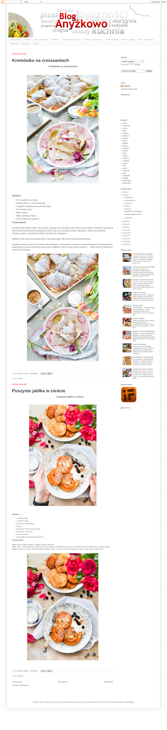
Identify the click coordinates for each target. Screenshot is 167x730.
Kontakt (28, 39)
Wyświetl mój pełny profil (129, 89)
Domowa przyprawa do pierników (144, 267)
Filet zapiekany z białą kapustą (143, 357)
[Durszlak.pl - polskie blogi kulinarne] (125, 408)
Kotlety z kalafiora (138, 318)
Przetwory (126, 158)
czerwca (128, 203)
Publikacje (14, 44)
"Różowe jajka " (138, 305)
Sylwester (55, 39)
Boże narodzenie (40, 39)
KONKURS (126, 176)
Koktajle (125, 133)
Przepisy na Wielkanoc (93, 39)
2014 (125, 239)
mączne (20, 676)
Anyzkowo (20, 373)
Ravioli (125, 163)
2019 (125, 224)
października (129, 200)
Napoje (125, 146)
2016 (125, 233)
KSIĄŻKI (125, 178)
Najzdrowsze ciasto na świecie (143, 369)
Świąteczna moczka (139, 293)
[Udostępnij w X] (46, 373)
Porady (125, 156)
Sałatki (125, 168)
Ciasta (20, 378)
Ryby (124, 166)
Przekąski (126, 161)
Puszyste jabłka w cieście (38, 390)
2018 (125, 227)
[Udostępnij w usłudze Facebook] (48, 373)
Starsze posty (108, 682)
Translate (137, 64)
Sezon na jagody (128, 39)
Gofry (124, 131)
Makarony (126, 136)
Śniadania (126, 171)
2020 (125, 221)
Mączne (125, 138)
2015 (125, 236)
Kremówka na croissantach (40, 60)
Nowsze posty (17, 682)
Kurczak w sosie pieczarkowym (143, 280)
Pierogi (125, 151)
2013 (125, 241)
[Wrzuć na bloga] (44, 373)
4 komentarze (33, 373)
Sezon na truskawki (145, 39)
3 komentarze (33, 671)
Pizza (124, 153)
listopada (128, 197)
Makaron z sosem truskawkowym (144, 331)
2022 (125, 192)
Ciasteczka (126, 126)
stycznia (127, 218)
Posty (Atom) (24, 685)
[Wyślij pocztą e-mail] (41, 373)
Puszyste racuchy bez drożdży (143, 254)
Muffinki (125, 143)
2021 (125, 195)
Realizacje (26, 44)
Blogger (131, 702)
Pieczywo (126, 148)
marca (127, 209)
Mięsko (125, 141)
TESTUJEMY (127, 181)
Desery (125, 128)
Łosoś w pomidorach (139, 344)
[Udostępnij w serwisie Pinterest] (51, 373)
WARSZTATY (127, 183)
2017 (125, 230)
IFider (35, 44)
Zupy (124, 173)
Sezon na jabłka (112, 39)
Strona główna (15, 39)
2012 (125, 244)
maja (126, 206)
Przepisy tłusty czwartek (71, 39)
